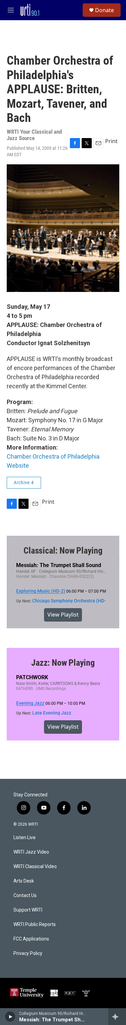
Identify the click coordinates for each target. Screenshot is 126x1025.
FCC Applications (31, 938)
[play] (10, 1016)
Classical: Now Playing (63, 550)
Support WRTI (27, 910)
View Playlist (63, 614)
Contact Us (25, 895)
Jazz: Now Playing (63, 663)
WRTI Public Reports (34, 924)
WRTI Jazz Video (31, 852)
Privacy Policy (27, 953)
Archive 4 (24, 482)
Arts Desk (23, 881)
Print (111, 141)
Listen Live (24, 837)
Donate (104, 10)
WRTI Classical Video (35, 866)
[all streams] (117, 1016)
